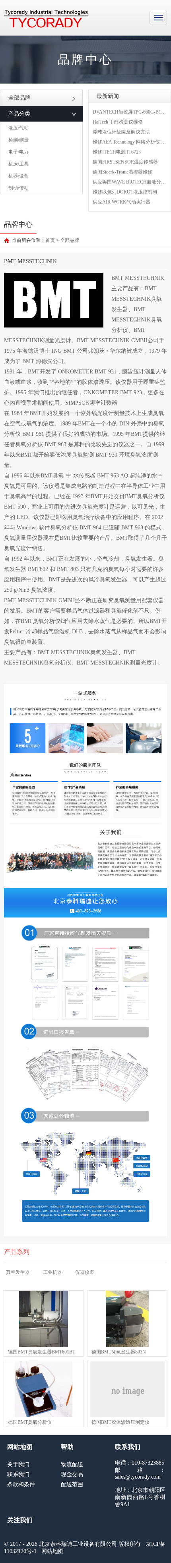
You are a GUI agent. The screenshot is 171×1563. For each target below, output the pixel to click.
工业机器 (52, 1272)
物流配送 (72, 1464)
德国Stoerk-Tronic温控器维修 (122, 172)
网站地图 (52, 1551)
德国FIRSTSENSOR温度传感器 (125, 162)
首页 (50, 240)
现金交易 (72, 1474)
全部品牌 (19, 98)
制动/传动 (18, 188)
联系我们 (18, 1474)
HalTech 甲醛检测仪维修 (118, 122)
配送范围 (72, 1484)
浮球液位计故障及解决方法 (121, 132)
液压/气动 (18, 128)
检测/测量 (18, 140)
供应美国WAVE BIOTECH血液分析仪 (132, 182)
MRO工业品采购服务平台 (46, 19)
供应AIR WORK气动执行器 (121, 202)
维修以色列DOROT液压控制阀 (125, 192)
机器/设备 (18, 176)
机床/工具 (18, 164)
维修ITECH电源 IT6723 (117, 152)
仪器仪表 (84, 1272)
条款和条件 (21, 1484)
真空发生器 (18, 1272)
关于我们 (18, 1464)
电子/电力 (18, 152)
